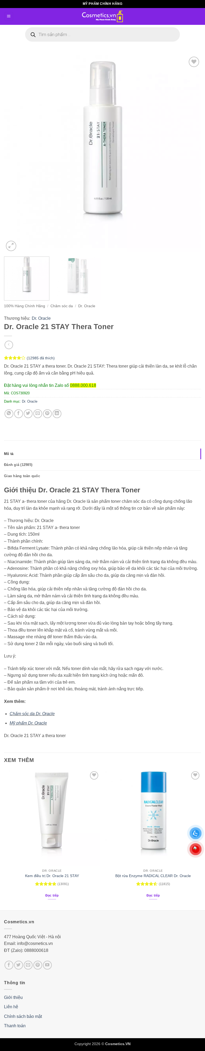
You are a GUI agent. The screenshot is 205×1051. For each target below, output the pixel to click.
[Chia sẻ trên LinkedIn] (57, 413)
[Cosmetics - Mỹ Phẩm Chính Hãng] (102, 16)
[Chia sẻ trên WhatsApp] (9, 413)
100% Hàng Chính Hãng (24, 306)
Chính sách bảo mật (23, 1016)
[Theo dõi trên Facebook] (9, 965)
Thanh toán (15, 1025)
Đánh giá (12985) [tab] (18, 465)
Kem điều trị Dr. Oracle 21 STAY (52, 876)
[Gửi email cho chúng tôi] (28, 965)
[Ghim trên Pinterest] (47, 413)
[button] (9, 16)
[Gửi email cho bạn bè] (37, 413)
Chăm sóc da (61, 306)
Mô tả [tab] (8, 454)
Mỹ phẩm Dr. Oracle (28, 723)
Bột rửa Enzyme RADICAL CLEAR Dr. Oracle (153, 876)
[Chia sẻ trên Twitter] (28, 413)
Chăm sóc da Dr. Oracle (32, 713)
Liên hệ (11, 1007)
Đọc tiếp (52, 895)
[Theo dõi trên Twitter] (18, 965)
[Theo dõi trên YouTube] (47, 965)
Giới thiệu (13, 997)
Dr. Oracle (86, 306)
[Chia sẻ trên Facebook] (18, 413)
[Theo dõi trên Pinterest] (37, 965)
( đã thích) (41, 358)
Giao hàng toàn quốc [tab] (22, 476)
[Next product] (9, 345)
